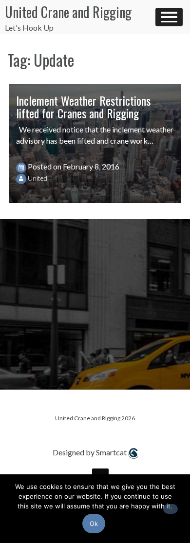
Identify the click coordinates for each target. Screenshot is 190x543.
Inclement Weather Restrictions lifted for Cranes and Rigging (83, 107)
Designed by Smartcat (90, 452)
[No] (170, 509)
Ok (94, 523)
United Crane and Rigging (68, 12)
